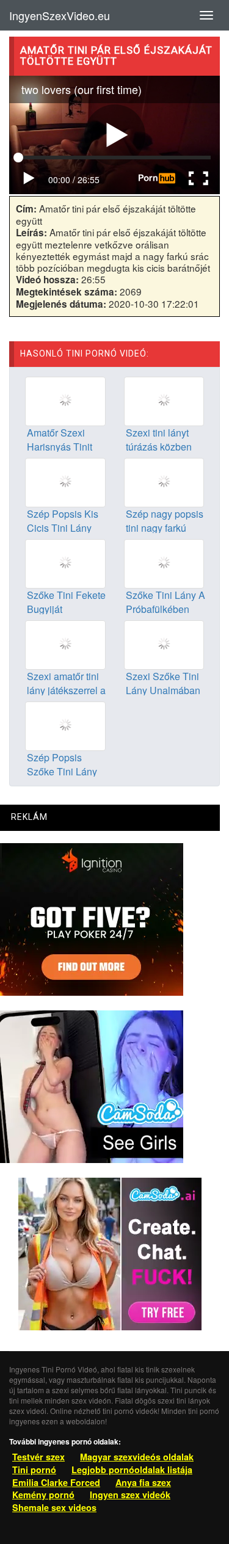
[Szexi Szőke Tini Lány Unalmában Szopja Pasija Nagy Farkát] (164, 643)
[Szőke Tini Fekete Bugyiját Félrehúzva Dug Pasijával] (65, 562)
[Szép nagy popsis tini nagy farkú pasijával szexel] (164, 482)
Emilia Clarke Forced (56, 1482)
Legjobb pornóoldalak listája (131, 1469)
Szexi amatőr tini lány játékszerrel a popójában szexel (66, 690)
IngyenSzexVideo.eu (59, 15)
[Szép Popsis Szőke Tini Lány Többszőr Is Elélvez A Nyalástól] (65, 725)
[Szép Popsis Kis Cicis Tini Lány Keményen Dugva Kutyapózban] (65, 482)
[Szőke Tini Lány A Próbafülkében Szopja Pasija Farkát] (164, 562)
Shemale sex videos (54, 1507)
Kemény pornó (43, 1494)
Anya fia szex (143, 1482)
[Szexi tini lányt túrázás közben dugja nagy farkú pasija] (164, 400)
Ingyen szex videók (130, 1494)
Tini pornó (34, 1469)
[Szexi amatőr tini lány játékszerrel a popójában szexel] (65, 643)
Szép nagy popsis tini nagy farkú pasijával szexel (164, 528)
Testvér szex (38, 1457)
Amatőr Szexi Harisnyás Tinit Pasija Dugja (59, 447)
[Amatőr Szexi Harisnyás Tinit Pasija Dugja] (65, 400)
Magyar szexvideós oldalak (137, 1457)
